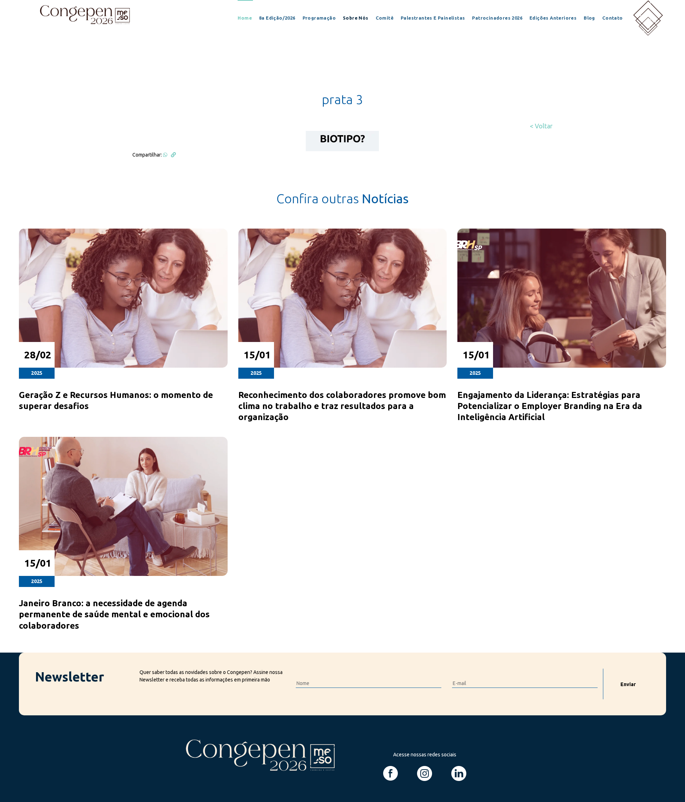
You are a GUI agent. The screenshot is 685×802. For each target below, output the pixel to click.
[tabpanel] (342, 437)
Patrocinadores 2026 (497, 17)
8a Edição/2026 (277, 17)
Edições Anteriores (553, 17)
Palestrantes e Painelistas (433, 17)
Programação (319, 17)
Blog (589, 17)
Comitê (385, 17)
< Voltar (541, 125)
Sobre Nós (356, 17)
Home (245, 17)
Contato (612, 17)
